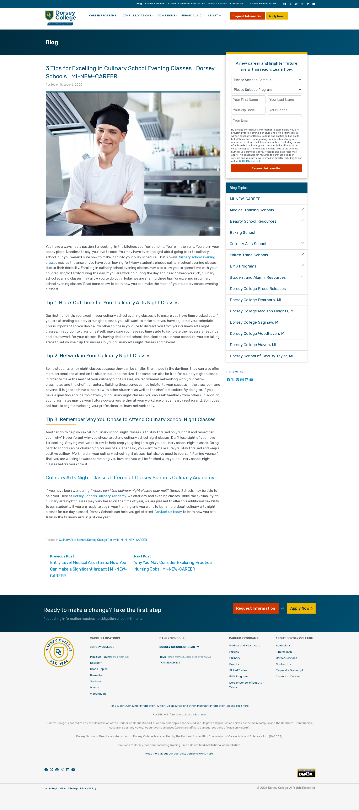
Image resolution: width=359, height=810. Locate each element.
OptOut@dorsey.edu (250, 161)
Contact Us (236, 3)
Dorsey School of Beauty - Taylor (246, 685)
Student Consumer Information (186, 3)
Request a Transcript (289, 670)
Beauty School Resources (253, 221)
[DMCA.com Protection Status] (306, 776)
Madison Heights (109, 656)
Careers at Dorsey (288, 676)
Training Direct (169, 662)
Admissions (166, 15)
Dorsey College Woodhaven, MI (257, 333)
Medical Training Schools (252, 210)
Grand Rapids (99, 669)
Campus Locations (137, 15)
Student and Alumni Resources (258, 277)
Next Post (173, 563)
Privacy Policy (88, 788)
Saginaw (96, 681)
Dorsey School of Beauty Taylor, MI (261, 356)
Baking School (242, 232)
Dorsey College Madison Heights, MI (262, 311)
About (213, 15)
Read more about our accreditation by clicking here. (179, 753)
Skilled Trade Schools (249, 255)
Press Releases (217, 3)
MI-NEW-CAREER (136, 540)
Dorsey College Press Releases (258, 288)
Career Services (155, 3)
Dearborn (96, 662)
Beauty (234, 664)
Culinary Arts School (72, 540)
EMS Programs (243, 266)
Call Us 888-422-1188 (263, 3)
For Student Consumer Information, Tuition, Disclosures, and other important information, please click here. (179, 705)
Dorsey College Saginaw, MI (254, 322)
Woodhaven (98, 693)
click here (199, 714)
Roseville (96, 675)
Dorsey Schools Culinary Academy (99, 496)
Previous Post (88, 566)
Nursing (234, 651)
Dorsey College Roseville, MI (105, 540)
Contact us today (168, 512)
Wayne (94, 687)
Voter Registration (55, 788)
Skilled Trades (238, 670)
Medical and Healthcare (244, 645)
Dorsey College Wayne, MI (253, 345)
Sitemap (73, 788)
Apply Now (276, 16)
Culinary (234, 658)
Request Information (247, 16)
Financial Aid (191, 15)
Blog (139, 3)
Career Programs (102, 15)
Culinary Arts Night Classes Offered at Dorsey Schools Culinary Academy (130, 478)
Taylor (185, 656)
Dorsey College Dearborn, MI (255, 300)
